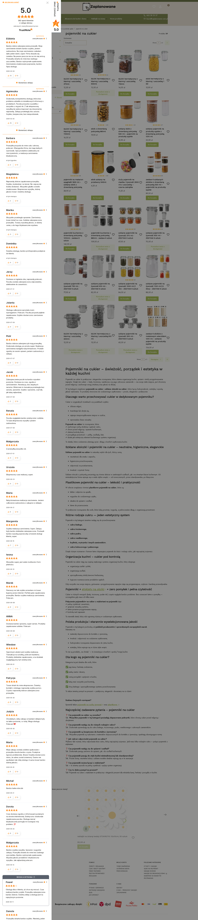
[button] (3, 2)
